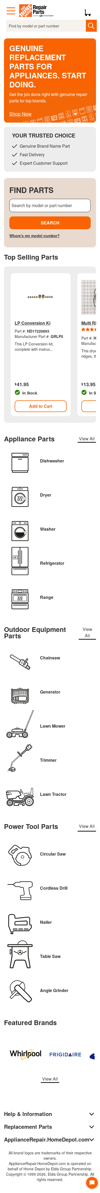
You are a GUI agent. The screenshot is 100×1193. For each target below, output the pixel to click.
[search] (91, 26)
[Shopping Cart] (89, 11)
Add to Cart (40, 406)
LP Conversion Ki (32, 323)
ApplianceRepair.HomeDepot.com (46, 1139)
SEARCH (50, 223)
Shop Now (20, 113)
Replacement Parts (28, 1126)
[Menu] (11, 11)
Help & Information (28, 1114)
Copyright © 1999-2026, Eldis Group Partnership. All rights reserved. (50, 1176)
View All (87, 439)
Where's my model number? (34, 235)
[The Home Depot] (36, 11)
